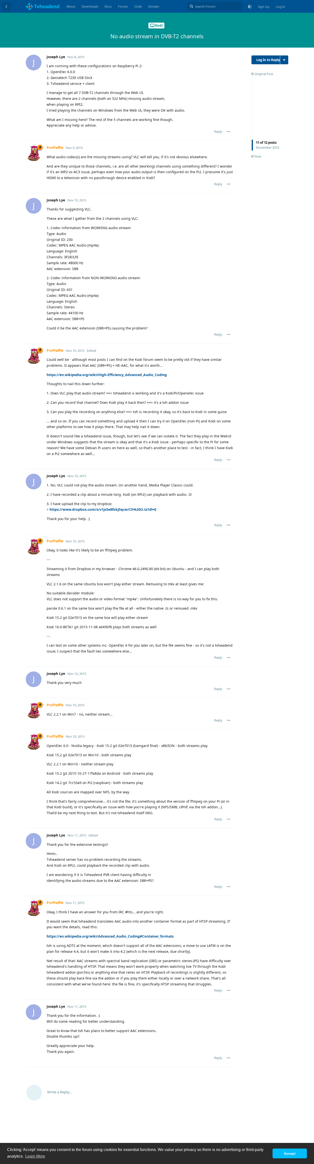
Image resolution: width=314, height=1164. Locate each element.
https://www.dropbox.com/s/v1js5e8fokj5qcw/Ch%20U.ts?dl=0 (103, 509)
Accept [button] (290, 1153)
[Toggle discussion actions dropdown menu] (284, 59)
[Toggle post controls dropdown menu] (228, 131)
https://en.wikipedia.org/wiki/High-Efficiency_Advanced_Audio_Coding (107, 374)
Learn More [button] (35, 1156)
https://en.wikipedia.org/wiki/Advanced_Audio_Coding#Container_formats (110, 936)
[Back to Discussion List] (6, 6)
